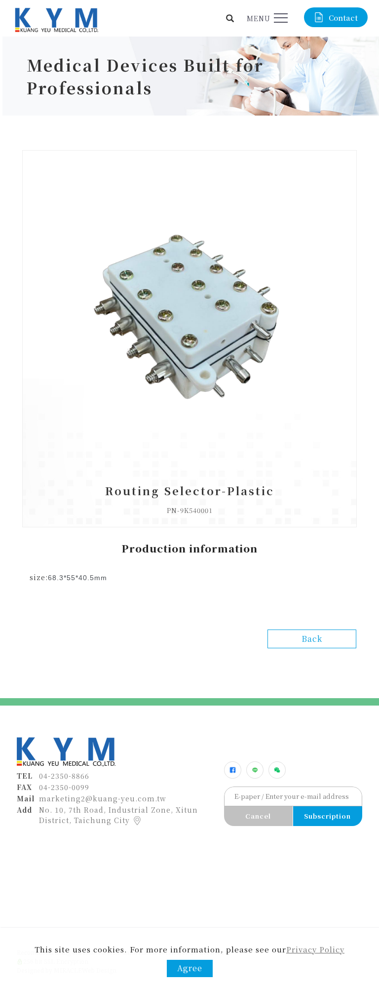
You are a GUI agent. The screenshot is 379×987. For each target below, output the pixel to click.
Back (312, 638)
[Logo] (55, 19)
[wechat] (277, 770)
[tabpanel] (189, 76)
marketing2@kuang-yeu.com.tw (102, 798)
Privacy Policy (315, 949)
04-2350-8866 (64, 776)
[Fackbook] (232, 770)
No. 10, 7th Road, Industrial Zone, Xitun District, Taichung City (118, 815)
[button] (230, 18)
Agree (189, 968)
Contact (343, 17)
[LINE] (255, 770)
